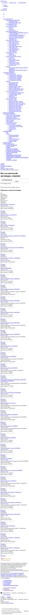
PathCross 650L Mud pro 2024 (16, 90)
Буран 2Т (11, 27)
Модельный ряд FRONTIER (13, 20)
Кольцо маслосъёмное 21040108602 (9, 426)
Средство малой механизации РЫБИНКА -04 (16, 38)
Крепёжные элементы (11, 117)
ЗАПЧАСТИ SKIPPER (11, 145)
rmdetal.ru (7, 578)
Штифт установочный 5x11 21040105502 (10, 514)
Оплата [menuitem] (5, 5)
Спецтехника (12, 127)
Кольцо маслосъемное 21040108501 (9, 346)
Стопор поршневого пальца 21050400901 (10, 448)
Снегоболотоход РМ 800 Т (15, 80)
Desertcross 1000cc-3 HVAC (15, 86)
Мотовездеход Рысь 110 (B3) (16, 101)
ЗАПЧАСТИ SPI (10, 146)
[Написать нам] (2, 11)
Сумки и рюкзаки (13, 140)
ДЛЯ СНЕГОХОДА (8, 19)
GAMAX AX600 (13, 95)
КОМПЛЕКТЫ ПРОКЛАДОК (13, 151)
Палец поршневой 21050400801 (8, 437)
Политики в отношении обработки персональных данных (12, 613)
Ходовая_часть (12, 65)
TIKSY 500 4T (12, 55)
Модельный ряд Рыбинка (12, 31)
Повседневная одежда (14, 138)
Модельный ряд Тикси (11, 52)
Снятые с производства (11, 91)
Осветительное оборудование (13, 118)
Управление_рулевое (14, 62)
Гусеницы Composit (11, 123)
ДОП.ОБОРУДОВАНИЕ (9, 113)
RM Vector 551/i (12, 25)
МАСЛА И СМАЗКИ (8, 112)
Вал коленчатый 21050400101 (8, 204)
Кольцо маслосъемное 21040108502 (9, 367)
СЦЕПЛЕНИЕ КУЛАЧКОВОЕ (13, 156)
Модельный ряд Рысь (11, 98)
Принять (26, 611)
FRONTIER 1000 (13, 21)
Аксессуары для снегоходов (13, 116)
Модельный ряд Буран (11, 26)
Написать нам (12, 2)
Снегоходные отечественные (16, 126)
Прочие (8, 66)
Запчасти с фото (13, 100)
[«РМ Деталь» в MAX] (9, 596)
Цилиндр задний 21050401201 (8, 525)
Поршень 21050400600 (6, 268)
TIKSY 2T (11, 54)
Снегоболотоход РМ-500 (15, 93)
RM (7, 132)
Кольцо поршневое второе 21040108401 (10, 312)
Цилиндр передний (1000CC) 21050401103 (11, 502)
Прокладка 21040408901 (6, 458)
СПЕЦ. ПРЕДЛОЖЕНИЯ (9, 587)
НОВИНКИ (6, 589)
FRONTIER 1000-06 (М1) (15, 22)
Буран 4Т (11, 29)
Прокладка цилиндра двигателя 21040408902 (11, 470)
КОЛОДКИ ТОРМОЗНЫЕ (12, 150)
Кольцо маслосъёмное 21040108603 (9, 414)
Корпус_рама (12, 59)
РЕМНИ (8, 147)
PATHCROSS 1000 (13, 82)
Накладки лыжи (10, 120)
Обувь (10, 137)
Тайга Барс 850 (12, 45)
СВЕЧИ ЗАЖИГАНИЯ (11, 152)
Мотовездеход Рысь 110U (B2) (16, 102)
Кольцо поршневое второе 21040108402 (10, 334)
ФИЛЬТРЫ (9, 153)
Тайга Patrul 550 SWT (14, 41)
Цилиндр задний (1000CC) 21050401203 (10, 547)
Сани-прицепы (9, 121)
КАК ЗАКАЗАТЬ (7, 581)
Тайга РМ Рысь (12, 51)
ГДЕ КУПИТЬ (6, 584)
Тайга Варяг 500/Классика (15, 46)
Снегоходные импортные (15, 125)
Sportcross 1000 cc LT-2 (14, 87)
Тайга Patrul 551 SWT (14, 44)
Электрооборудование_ (14, 64)
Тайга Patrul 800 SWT (14, 49)
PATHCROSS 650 (13, 83)
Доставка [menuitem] (5, 6)
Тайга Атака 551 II (13, 42)
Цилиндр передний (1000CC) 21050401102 (11, 492)
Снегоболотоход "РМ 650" (15, 77)
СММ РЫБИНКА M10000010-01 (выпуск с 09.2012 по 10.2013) (17, 36)
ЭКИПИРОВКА (7, 131)
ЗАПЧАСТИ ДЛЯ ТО (8, 143)
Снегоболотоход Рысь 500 (15, 111)
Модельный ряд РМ (11, 73)
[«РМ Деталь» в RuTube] (3, 596)
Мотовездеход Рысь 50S (14, 110)
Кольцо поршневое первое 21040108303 (10, 289)
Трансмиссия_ (12, 61)
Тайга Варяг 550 (13, 47)
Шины (10, 130)
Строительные (12, 128)
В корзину (3, 211)
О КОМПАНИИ (7, 580)
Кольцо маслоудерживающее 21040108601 (11, 392)
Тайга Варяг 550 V (13, 50)
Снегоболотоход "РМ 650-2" (16, 76)
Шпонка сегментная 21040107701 (9, 214)
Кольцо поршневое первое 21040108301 (10, 278)
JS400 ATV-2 (12, 96)
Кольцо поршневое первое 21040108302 (10, 300)
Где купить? (4, 2)
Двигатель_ (12, 57)
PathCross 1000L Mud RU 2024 (16, 88)
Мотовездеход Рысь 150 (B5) (16, 105)
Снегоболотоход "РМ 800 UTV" (16, 92)
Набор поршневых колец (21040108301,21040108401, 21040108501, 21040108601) (13, 380)
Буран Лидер (12, 30)
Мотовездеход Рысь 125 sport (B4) (17, 103)
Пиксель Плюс (9, 603)
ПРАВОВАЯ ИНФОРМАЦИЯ (10, 585)
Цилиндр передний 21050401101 (8, 480)
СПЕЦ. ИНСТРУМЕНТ (12, 148)
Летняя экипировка (13, 136)
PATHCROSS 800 (13, 85)
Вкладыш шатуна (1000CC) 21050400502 (10, 258)
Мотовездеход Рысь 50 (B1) (15, 107)
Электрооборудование (11, 122)
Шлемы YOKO (12, 141)
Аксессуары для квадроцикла (13, 115)
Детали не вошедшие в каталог (13, 56)
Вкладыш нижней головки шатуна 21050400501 (12, 247)
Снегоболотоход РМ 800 (15, 78)
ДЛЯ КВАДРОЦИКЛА (9, 72)
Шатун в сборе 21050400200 (7, 225)
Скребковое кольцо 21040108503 (8, 356)
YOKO (8, 133)
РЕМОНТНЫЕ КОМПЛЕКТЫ (13, 155)
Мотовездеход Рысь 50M (15, 108)
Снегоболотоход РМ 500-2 (15, 75)
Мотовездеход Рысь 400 (14, 106)
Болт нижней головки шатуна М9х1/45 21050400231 (13, 235)
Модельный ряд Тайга (11, 40)
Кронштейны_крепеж (14, 60)
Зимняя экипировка (14, 135)
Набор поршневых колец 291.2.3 (8, 403)
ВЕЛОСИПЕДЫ (7, 142)
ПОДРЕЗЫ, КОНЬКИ (11, 160)
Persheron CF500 (13, 97)
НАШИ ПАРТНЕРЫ (8, 590)
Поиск (17, 181)
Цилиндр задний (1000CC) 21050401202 (10, 537)
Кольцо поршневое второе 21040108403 (10, 322)
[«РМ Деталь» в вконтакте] (6, 596)
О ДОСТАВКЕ (7, 583)
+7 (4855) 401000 (21, 2)
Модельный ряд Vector (11, 24)
